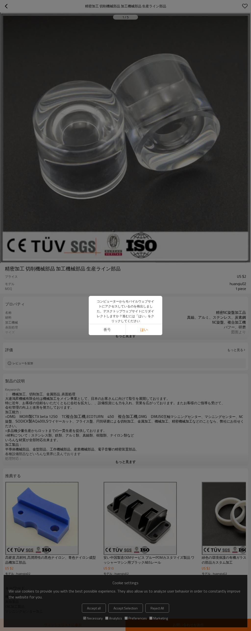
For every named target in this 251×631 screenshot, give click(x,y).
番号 (107, 329)
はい (144, 329)
